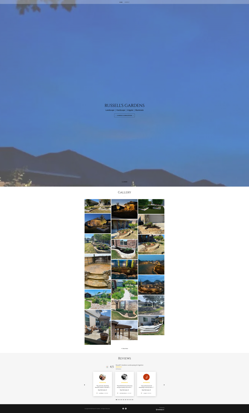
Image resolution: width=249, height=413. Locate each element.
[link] (102, 390)
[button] (124, 348)
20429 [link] (125, 182)
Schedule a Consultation (124, 115)
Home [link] (121, 2)
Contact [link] (127, 2)
